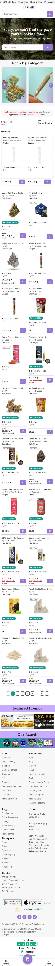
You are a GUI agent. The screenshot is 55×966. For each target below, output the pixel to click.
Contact (5, 846)
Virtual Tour (7, 867)
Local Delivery (8, 762)
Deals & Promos (9, 770)
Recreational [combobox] (44, 123)
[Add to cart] (22, 182)
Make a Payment (9, 799)
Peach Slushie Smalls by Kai (40, 638)
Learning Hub (35, 790)
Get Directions (8, 891)
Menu (40, 120)
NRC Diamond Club (38, 786)
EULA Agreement (10, 817)
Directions (6, 850)
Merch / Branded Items (12, 786)
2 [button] (17, 693)
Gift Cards (6, 790)
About (4, 842)
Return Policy (8, 830)
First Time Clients (37, 774)
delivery (32, 842)
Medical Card (35, 799)
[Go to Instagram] (30, 917)
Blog (31, 762)
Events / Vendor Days (39, 782)
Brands (5, 782)
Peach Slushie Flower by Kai (40, 589)
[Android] (24, 917)
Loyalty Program (36, 795)
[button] (4, 7)
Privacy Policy (8, 825)
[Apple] (19, 917)
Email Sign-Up (8, 854)
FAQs (31, 770)
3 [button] (22, 693)
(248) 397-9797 (9, 877)
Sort (49, 964)
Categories (7, 774)
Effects (5, 778)
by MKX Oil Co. (8, 592)
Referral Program (37, 803)
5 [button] (32, 693)
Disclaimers (7, 813)
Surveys (5, 821)
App (31, 757)
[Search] (50, 14)
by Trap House (8, 195)
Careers (32, 766)
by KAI (5, 246)
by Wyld (32, 195)
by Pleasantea (35, 492)
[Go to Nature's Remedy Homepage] (29, 7)
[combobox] (7, 234)
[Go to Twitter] (35, 917)
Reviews (6, 858)
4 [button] (27, 693)
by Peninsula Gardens (12, 140)
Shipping (6, 766)
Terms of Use (8, 834)
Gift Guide (6, 795)
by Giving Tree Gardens (12, 492)
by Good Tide (7, 340)
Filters (6, 964)
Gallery (32, 778)
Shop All (6, 757)
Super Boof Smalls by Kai (12, 243)
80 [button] (42, 693)
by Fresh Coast (35, 291)
